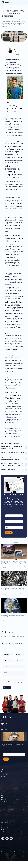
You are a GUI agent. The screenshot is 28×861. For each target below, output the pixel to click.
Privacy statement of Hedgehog (5, 852)
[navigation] (6, 717)
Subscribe (6, 759)
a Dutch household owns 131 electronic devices (14, 134)
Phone (16, 658)
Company (5, 664)
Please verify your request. (8, 678)
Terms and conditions (22, 852)
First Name (7, 513)
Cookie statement (15, 852)
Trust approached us (13, 277)
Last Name (7, 519)
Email (6, 525)
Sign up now (8, 532)
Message (5, 669)
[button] (25, 2)
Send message (7, 687)
